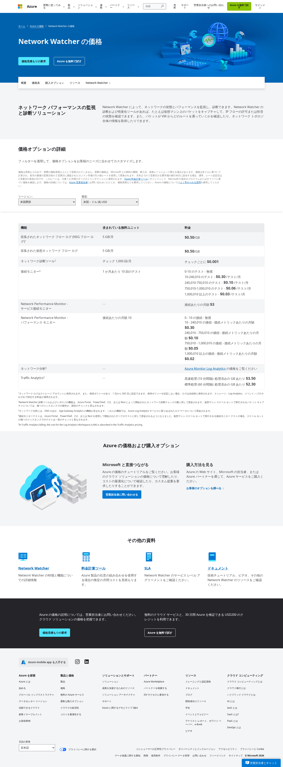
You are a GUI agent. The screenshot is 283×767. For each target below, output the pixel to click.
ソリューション (85, 6)
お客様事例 (24, 720)
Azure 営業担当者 (78, 182)
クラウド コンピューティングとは (244, 681)
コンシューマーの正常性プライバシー (155, 749)
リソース (131, 6)
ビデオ (188, 731)
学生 (187, 707)
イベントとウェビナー (196, 714)
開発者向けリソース (195, 701)
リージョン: (25, 196)
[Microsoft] (20, 6)
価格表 (36, 83)
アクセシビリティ (228, 749)
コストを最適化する (70, 714)
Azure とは (24, 681)
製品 (69, 6)
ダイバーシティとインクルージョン (196, 749)
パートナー (115, 6)
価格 (101, 6)
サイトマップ (236, 755)
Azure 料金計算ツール (135, 179)
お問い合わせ (199, 755)
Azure (32, 6)
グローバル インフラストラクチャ (36, 694)
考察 (174, 6)
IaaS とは (232, 707)
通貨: (84, 196)
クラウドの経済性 (69, 707)
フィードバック (217, 755)
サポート (185, 6)
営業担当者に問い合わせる (122, 494)
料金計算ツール (93, 568)
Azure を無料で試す (239, 6)
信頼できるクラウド (29, 707)
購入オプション (54, 83)
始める (22, 688)
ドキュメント (218, 568)
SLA (147, 568)
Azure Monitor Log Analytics (205, 368)
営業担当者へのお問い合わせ (209, 6)
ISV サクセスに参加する (156, 694)
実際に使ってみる (52, 6)
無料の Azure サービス (72, 694)
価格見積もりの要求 (34, 61)
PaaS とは (232, 720)
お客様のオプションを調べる (203, 488)
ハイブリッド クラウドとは (241, 694)
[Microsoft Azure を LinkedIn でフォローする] (86, 662)
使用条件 (155, 755)
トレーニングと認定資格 (198, 681)
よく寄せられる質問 (190, 182)
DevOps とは (234, 727)
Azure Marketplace (154, 681)
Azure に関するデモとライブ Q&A (120, 707)
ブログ (188, 694)
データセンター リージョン (33, 701)
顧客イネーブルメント (30, 714)
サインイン (260, 6)
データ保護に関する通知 (127, 755)
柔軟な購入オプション (72, 701)
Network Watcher (97, 83)
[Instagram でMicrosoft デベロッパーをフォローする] (77, 662)
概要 (23, 83)
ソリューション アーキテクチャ (118, 694)
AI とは (231, 701)
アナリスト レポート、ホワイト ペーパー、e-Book (203, 722)
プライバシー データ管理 (176, 755)
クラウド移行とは (236, 688)
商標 (145, 755)
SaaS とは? (233, 714)
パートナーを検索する (155, 688)
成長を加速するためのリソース (118, 688)
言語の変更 (24, 741)
